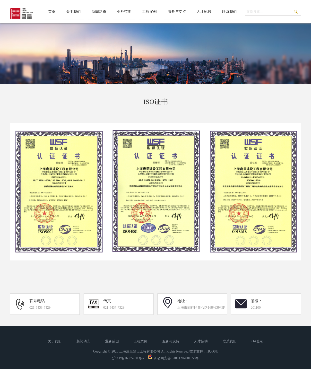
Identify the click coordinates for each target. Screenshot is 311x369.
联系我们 (229, 12)
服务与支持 (177, 12)
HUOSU (212, 351)
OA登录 (257, 341)
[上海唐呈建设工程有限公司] (22, 20)
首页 (51, 12)
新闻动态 (99, 12)
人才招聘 (204, 12)
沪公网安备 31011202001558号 (176, 358)
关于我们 (73, 12)
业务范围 (124, 12)
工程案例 (149, 12)
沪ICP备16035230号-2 (128, 358)
